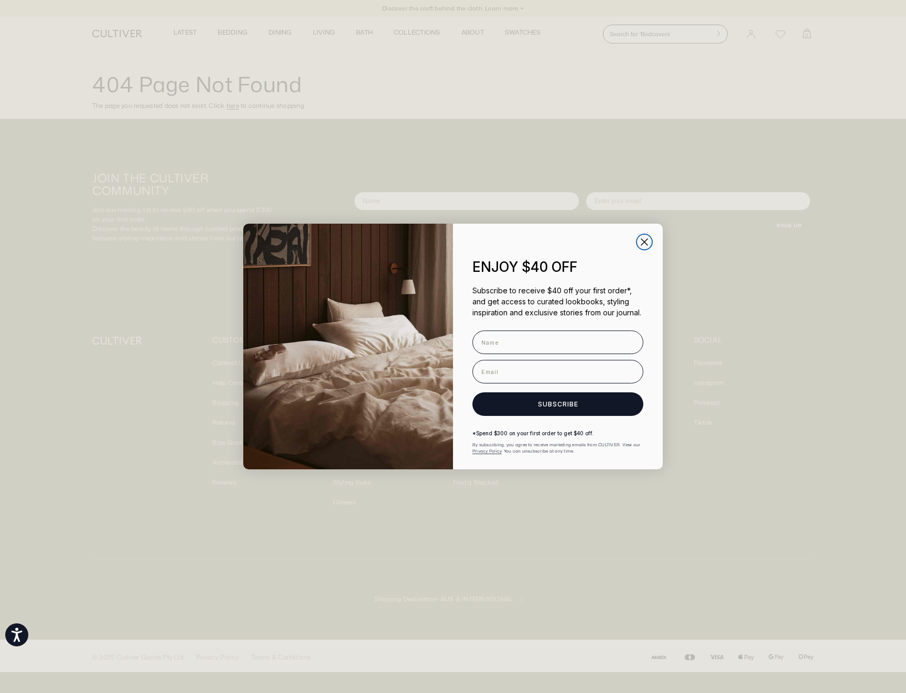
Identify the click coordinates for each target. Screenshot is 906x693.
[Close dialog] (644, 242)
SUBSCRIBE (558, 404)
